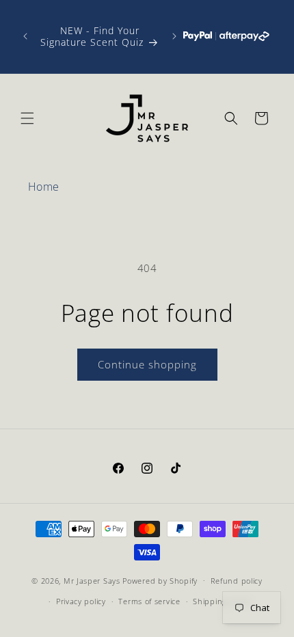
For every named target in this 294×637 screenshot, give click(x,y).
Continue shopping (147, 364)
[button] (27, 118)
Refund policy (237, 580)
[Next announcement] (174, 36)
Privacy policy (81, 601)
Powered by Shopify (160, 580)
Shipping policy (222, 601)
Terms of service (149, 601)
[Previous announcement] (25, 36)
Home (43, 186)
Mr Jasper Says (92, 580)
